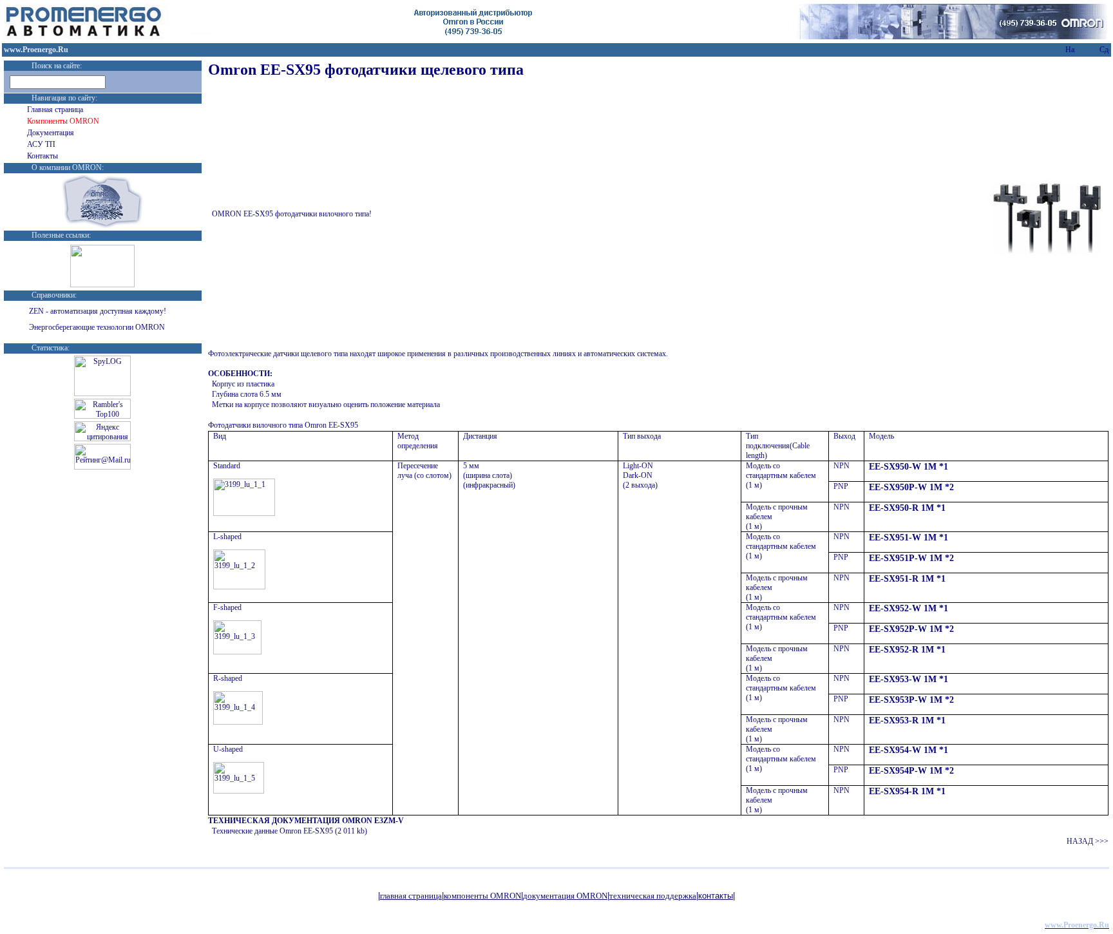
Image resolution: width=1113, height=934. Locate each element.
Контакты (42, 155)
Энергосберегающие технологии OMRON (97, 327)
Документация (50, 132)
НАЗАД (1087, 841)
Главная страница (55, 109)
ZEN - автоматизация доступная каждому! (97, 311)
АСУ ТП (41, 144)
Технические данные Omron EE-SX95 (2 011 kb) (289, 830)
